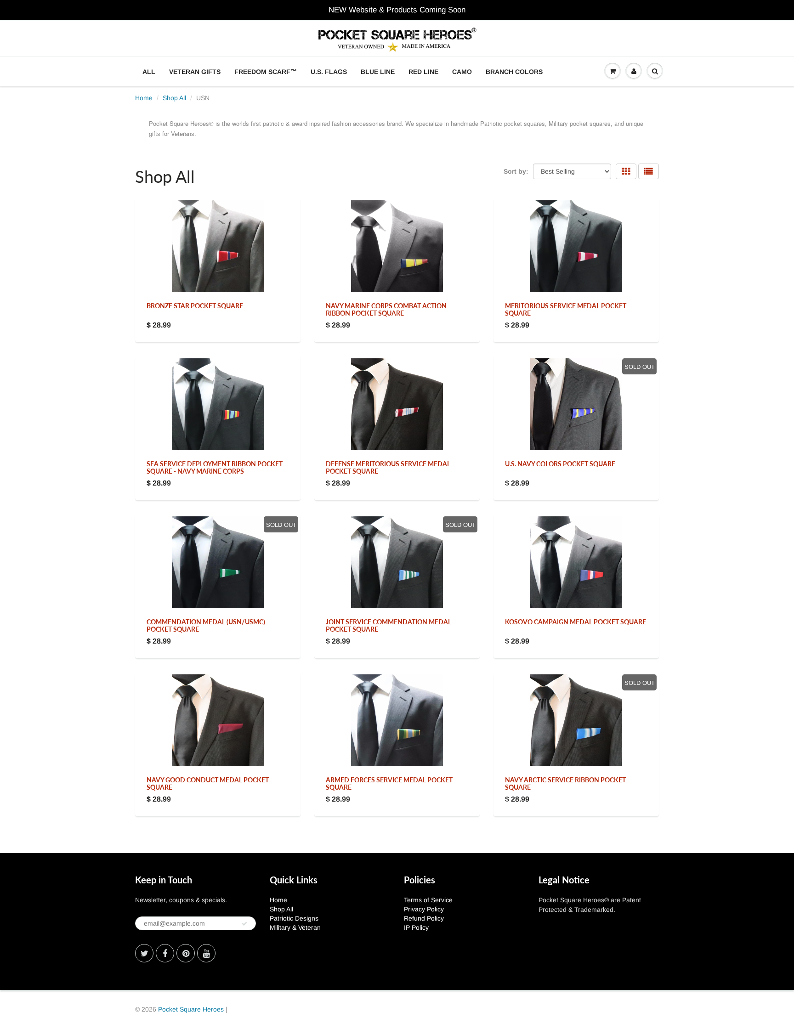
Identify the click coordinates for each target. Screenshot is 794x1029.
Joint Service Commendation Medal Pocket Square (388, 625)
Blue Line (378, 71)
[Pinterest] (185, 953)
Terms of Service (428, 900)
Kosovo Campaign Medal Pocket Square (575, 622)
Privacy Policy (424, 909)
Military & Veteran (295, 927)
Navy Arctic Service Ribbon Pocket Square (565, 783)
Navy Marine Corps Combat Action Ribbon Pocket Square (386, 309)
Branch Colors (514, 71)
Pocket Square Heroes (191, 1009)
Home (144, 98)
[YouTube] (206, 953)
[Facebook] (165, 953)
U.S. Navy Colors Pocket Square (560, 464)
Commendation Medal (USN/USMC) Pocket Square (206, 625)
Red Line (423, 71)
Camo (462, 71)
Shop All (174, 98)
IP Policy (416, 927)
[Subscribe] (244, 923)
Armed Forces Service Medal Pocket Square (389, 783)
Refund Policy (424, 918)
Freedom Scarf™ (265, 71)
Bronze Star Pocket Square (195, 306)
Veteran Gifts (195, 71)
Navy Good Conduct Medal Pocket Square (208, 783)
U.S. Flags (329, 71)
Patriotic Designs (294, 918)
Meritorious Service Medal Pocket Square (565, 309)
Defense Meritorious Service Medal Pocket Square (388, 467)
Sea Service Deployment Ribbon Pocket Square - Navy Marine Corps (215, 467)
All (148, 71)
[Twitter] (144, 953)
